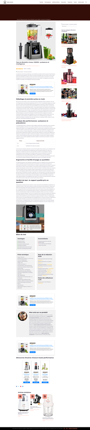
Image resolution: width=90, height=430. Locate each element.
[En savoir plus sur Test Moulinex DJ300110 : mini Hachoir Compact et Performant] (48, 405)
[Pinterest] (20, 386)
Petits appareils (48, 2)
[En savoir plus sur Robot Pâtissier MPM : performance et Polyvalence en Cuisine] (35, 399)
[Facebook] (16, 386)
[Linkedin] (22, 386)
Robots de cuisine (33, 409)
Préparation (70, 2)
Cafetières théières (56, 2)
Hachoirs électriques (21, 415)
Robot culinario (10, 2)
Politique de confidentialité (73, 428)
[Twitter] (18, 386)
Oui (64, 428)
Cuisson (75, 2)
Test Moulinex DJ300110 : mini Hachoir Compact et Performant (48, 418)
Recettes (41, 2)
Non (67, 428)
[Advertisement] (45, 11)
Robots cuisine (81, 2)
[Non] (88, 428)
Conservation (63, 2)
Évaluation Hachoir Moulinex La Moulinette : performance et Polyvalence (23, 413)
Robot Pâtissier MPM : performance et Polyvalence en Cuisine (35, 407)
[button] (24, 71)
